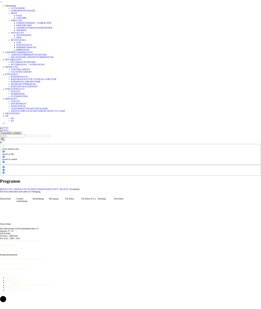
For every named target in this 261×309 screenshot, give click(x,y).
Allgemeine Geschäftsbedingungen (27, 285)
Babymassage (19, 77)
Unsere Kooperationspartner (34, 28)
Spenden (21, 30)
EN (12, 121)
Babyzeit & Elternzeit (24, 86)
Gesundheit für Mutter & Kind (29, 108)
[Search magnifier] (2, 139)
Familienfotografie (23, 11)
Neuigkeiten (23, 35)
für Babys (11, 74)
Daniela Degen (9, 264)
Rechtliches (18, 40)
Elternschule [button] (10, 6)
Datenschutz (24, 45)
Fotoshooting (19, 96)
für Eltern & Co (15, 89)
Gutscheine (18, 8)
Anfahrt (21, 18)
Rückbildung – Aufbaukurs (27, 64)
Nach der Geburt (21, 72)
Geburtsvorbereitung (19, 52)
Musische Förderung (23, 84)
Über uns (16, 20)
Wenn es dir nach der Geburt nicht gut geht (38, 111)
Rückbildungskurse (23, 62)
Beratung (11, 99)
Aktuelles (17, 33)
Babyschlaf (18, 106)
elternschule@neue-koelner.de (20, 241)
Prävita (5, 273)
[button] (3, 299)
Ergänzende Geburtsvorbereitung (32, 57)
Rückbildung (13, 59)
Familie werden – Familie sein (33, 23)
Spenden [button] (5, 295)
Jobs (18, 37)
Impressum (22, 50)
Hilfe (14, 13)
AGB (18, 42)
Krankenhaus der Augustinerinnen (22, 259)
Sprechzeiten (8, 245)
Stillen (15, 91)
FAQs (19, 15)
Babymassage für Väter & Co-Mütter (33, 79)
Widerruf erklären (17, 290)
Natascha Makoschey (13, 268)
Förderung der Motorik (26, 81)
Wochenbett (18, 104)
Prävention (12, 113)
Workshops (18, 94)
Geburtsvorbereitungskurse (29, 55)
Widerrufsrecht (26, 47)
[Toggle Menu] (1, 1)
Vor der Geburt (20, 69)
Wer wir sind (24, 25)
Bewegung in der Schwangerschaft (36, 189)
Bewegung (11, 67)
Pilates (64, 189)
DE (6, 116)
